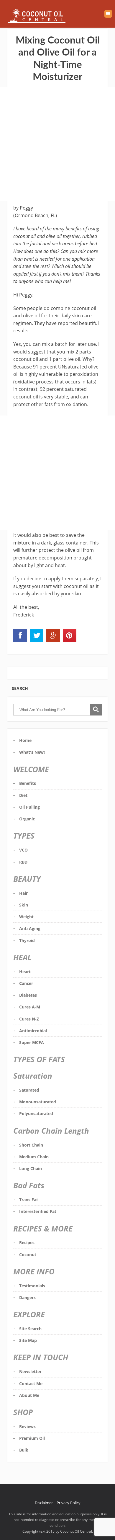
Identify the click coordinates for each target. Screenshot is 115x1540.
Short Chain (31, 1145)
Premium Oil (32, 1438)
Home (25, 740)
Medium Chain (34, 1156)
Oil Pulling (29, 807)
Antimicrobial (33, 1030)
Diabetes (28, 995)
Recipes (26, 1242)
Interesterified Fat (37, 1211)
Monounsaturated (37, 1102)
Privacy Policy (68, 1502)
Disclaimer (44, 1502)
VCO (23, 850)
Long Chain (30, 1168)
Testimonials (32, 1285)
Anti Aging (29, 928)
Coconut (27, 1254)
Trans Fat (28, 1199)
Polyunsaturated (36, 1113)
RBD (23, 862)
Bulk (23, 1450)
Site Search (30, 1328)
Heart (25, 971)
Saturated (29, 1090)
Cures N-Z (29, 1019)
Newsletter (30, 1371)
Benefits (27, 783)
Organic (27, 819)
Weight (26, 916)
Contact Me (30, 1383)
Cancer (26, 983)
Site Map (28, 1340)
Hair (23, 893)
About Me (29, 1395)
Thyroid (27, 940)
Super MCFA (31, 1042)
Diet (23, 795)
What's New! (32, 752)
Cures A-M (29, 1007)
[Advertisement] (57, 144)
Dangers (27, 1297)
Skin (23, 905)
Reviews (27, 1426)
